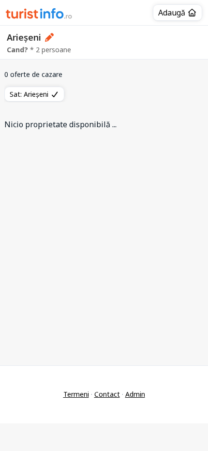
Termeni (76, 394)
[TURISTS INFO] (39, 15)
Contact (107, 394)
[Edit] (49, 37)
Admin (135, 394)
